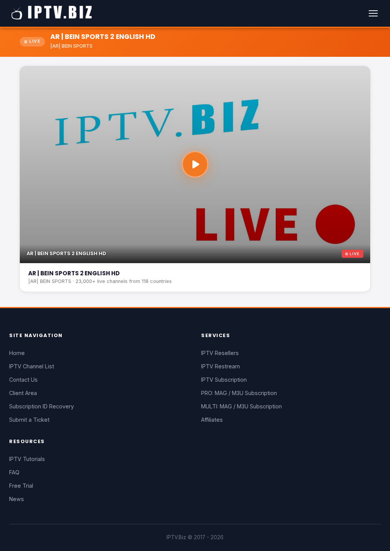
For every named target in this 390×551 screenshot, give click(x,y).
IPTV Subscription (224, 379)
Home (17, 353)
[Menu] (373, 13)
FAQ (14, 472)
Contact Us (23, 379)
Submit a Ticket (29, 419)
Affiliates (212, 419)
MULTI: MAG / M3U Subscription (241, 406)
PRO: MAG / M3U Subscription (239, 393)
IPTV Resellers (220, 353)
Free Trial (21, 485)
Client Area (23, 393)
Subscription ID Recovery (41, 406)
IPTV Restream (220, 366)
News (16, 499)
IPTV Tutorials (27, 459)
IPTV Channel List (31, 366)
